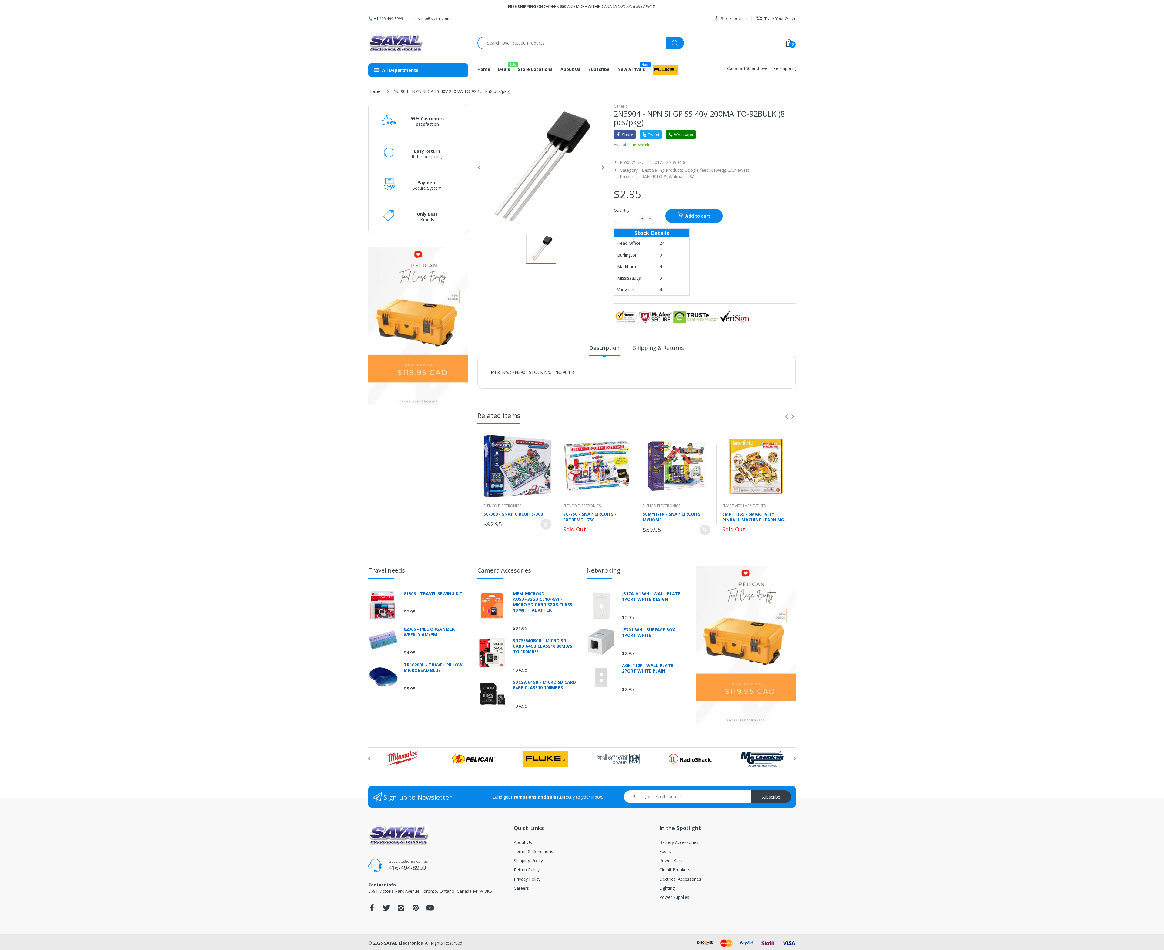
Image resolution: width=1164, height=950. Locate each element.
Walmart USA (682, 176)
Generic (620, 106)
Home (374, 91)
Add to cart (697, 216)
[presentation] (787, 416)
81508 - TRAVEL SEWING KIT (433, 593)
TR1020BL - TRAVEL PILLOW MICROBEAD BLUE (433, 667)
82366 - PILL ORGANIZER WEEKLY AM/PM (429, 631)
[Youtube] (430, 909)
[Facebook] (372, 909)
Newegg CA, (722, 170)
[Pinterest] (415, 909)
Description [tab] (604, 347)
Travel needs (386, 570)
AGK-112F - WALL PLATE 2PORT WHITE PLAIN (647, 668)
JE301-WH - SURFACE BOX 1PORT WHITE (648, 632)
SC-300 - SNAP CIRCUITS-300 (513, 514)
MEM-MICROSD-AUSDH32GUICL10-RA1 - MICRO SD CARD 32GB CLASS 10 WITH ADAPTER (542, 602)
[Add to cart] (545, 524)
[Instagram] (401, 909)
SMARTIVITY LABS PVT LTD (744, 505)
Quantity (622, 210)
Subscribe (770, 797)
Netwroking (603, 570)
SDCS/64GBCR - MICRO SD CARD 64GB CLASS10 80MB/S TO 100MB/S (542, 646)
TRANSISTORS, (654, 176)
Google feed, (697, 170)
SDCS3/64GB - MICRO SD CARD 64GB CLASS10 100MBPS (544, 684)
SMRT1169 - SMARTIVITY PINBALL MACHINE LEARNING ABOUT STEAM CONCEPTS (753, 517)
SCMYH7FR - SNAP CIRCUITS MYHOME (672, 517)
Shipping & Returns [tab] (658, 347)
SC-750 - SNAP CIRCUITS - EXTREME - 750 (590, 517)
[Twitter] (386, 909)
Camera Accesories (504, 570)
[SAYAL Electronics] (418, 43)
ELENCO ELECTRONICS (502, 505)
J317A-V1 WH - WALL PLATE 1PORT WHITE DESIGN (651, 596)
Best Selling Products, (663, 170)
